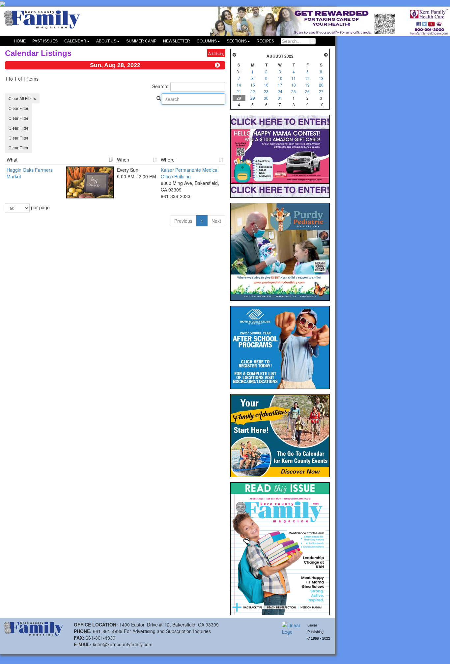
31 (280, 98)
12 (307, 78)
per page (40, 207)
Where (168, 159)
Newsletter (176, 41)
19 (307, 85)
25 (293, 91)
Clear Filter (18, 108)
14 (239, 85)
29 (252, 98)
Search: (160, 86)
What (12, 159)
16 (266, 85)
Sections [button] (237, 41)
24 (280, 91)
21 (239, 91)
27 (321, 91)
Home (20, 41)
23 (266, 91)
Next (216, 220)
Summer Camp (141, 41)
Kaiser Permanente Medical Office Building (189, 173)
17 (280, 85)
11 (293, 78)
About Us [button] (106, 41)
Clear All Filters (22, 98)
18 (293, 85)
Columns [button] (207, 41)
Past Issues (45, 41)
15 (252, 85)
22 (252, 91)
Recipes (265, 41)
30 (266, 98)
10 (280, 78)
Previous (183, 220)
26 (307, 91)
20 (321, 85)
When (123, 159)
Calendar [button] (75, 41)
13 (321, 78)
